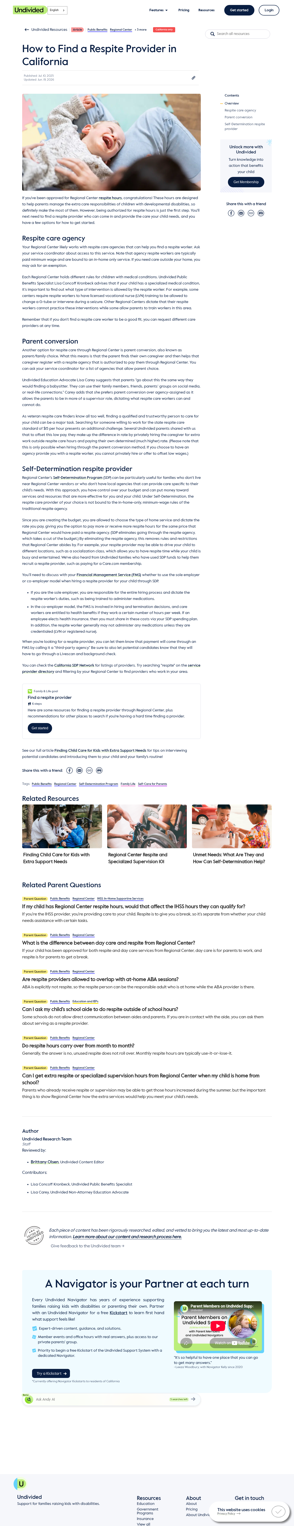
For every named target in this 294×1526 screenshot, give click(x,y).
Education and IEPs (85, 1001)
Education (146, 1504)
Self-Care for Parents (152, 784)
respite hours (110, 198)
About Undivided (200, 1515)
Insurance (145, 1519)
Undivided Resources (49, 30)
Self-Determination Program (77, 478)
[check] (278, 1511)
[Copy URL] (193, 77)
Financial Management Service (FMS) (109, 575)
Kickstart (118, 1313)
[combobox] (57, 10)
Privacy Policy (226, 1513)
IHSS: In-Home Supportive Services (120, 898)
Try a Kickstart (49, 1374)
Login (269, 10)
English (54, 10)
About (191, 1504)
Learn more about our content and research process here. (127, 1237)
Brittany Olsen (45, 1162)
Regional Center (121, 29)
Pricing (192, 1509)
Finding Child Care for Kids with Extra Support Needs (100, 751)
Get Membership (246, 182)
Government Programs (147, 1511)
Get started (239, 10)
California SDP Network (74, 665)
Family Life (128, 784)
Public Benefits (97, 29)
